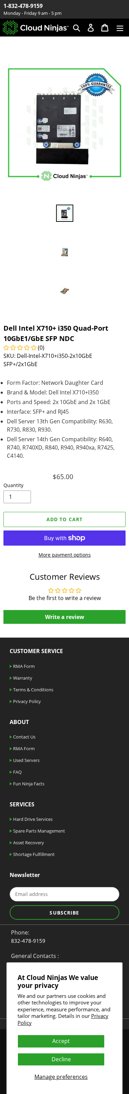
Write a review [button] (64, 617)
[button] (20, 347)
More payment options (65, 554)
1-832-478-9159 (23, 6)
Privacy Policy (26, 701)
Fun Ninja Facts (28, 784)
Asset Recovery (28, 842)
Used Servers (26, 760)
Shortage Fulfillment (33, 854)
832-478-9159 (28, 940)
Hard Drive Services (32, 819)
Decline (61, 1059)
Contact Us (23, 737)
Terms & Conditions (32, 690)
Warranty (22, 678)
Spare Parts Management (38, 831)
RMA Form (23, 666)
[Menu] (119, 27)
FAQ (17, 772)
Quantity (13, 485)
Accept (61, 1041)
